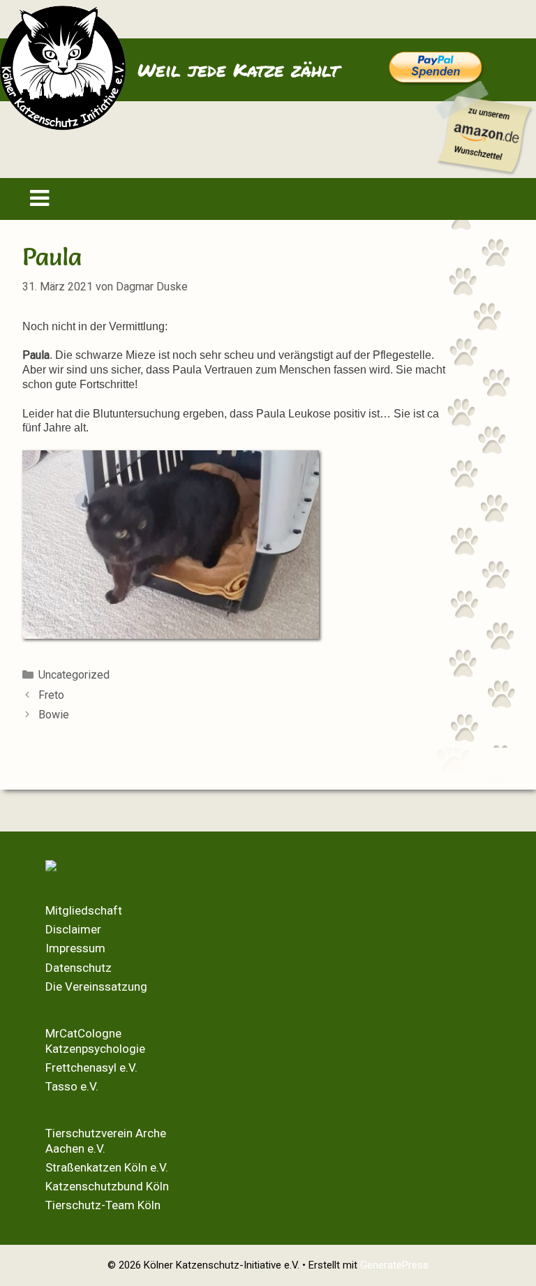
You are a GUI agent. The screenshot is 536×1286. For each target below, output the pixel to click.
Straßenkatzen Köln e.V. (106, 1167)
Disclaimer (73, 929)
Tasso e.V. (71, 1086)
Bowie (53, 714)
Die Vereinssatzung (96, 986)
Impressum (75, 948)
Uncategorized (74, 674)
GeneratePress (394, 1265)
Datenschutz (78, 968)
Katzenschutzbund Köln (107, 1186)
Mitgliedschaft (83, 910)
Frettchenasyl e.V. (91, 1067)
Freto (51, 695)
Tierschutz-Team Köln (103, 1205)
